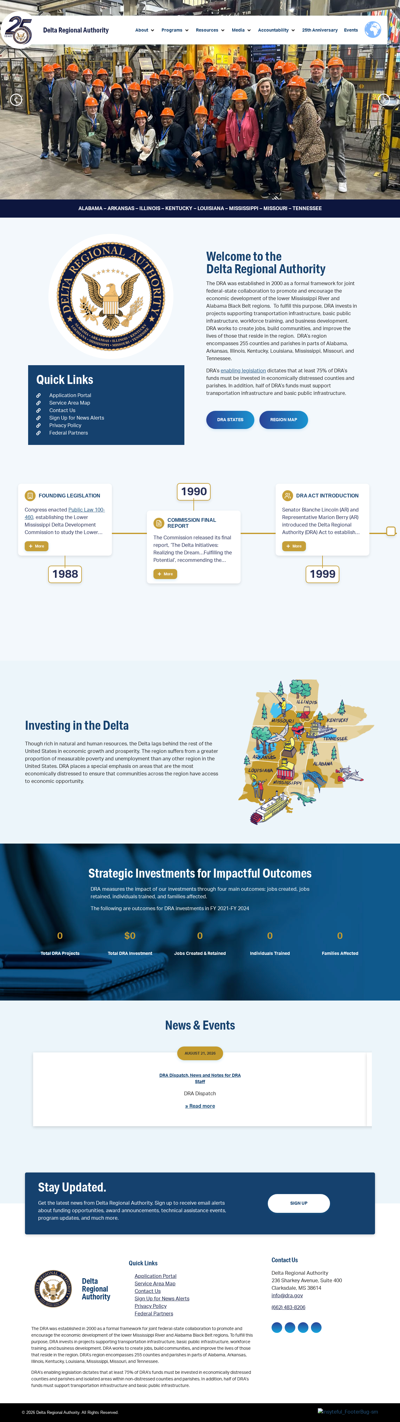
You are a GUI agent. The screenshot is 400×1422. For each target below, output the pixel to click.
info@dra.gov (287, 1295)
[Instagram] (303, 1327)
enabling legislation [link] (243, 370)
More (39, 546)
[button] (145, 30)
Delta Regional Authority (76, 30)
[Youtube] (316, 1327)
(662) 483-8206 (288, 1307)
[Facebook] (277, 1327)
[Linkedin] (290, 1327)
